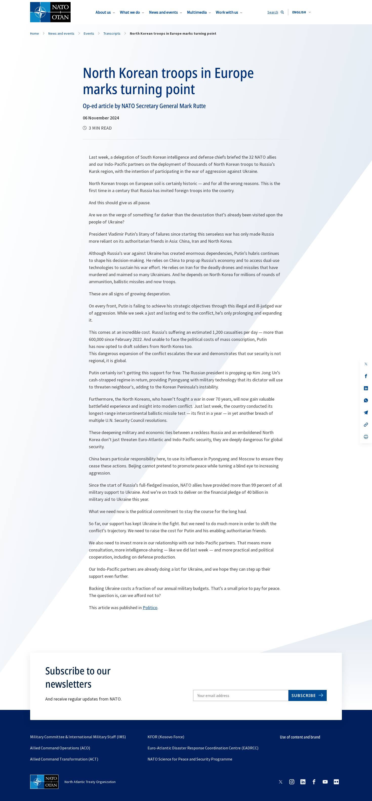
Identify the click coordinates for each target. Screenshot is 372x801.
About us (103, 12)
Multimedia (197, 12)
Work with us (227, 12)
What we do (130, 12)
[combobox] (301, 12)
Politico (150, 607)
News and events (163, 12)
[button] (301, 12)
